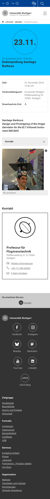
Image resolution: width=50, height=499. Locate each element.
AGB (4, 440)
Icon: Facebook (17, 327)
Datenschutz (8, 429)
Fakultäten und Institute (13, 483)
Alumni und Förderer (12, 410)
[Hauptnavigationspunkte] (45, 13)
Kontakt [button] (9, 141)
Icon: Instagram (33, 327)
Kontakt (27, 302)
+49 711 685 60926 (20, 268)
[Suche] (42, 3)
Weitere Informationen (22, 263)
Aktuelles (18, 22)
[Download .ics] (25, 104)
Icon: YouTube (18, 361)
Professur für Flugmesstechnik (3, 21)
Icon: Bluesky (17, 344)
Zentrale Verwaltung (12, 490)
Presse (5, 456)
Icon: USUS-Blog (25, 378)
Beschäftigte (8, 406)
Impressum (7, 426)
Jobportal (7, 460)
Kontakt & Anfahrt (10, 452)
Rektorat (6, 479)
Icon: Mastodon (32, 344)
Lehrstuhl (9, 22)
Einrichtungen (9, 486)
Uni (3, 3)
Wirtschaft (7, 413)
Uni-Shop (6, 467)
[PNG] (23, 169)
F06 (12, 3)
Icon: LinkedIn (32, 361)
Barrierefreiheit (9, 433)
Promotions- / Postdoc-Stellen (17, 463)
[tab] (25, 141)
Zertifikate (7, 436)
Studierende (8, 402)
